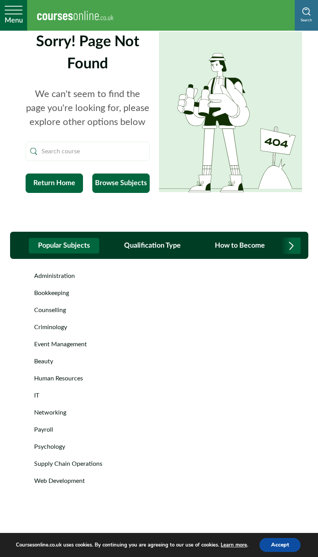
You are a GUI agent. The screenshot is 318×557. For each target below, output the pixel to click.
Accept (280, 544)
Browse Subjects (121, 183)
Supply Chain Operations (68, 464)
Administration (54, 276)
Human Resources (58, 378)
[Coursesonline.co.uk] (75, 15)
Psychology (49, 447)
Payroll (43, 430)
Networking (50, 413)
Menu (14, 20)
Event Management (60, 344)
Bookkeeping (51, 293)
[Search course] (33, 151)
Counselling (50, 310)
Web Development (59, 481)
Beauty (43, 361)
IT (36, 395)
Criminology (50, 327)
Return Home (54, 183)
